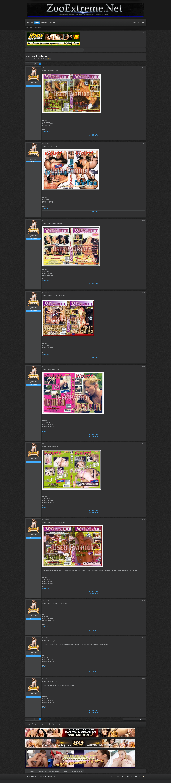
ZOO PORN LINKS (93, 134)
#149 (143, 638)
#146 (143, 443)
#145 (143, 366)
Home (32, 22)
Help (136, 776)
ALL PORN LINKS (93, 136)
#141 (143, 67)
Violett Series (46, 131)
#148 (143, 600)
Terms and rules (121, 776)
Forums (36, 22)
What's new (44, 22)
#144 (143, 292)
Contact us (113, 776)
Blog (28, 22)
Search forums (38, 27)
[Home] (27, 50)
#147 (143, 519)
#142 (143, 143)
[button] (48, 22)
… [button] (33, 63)
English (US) (52, 776)
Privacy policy (130, 776)
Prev (28, 63)
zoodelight (47, 58)
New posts (29, 27)
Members (52, 22)
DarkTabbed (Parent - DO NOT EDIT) (37, 776)
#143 (143, 220)
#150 (143, 678)
